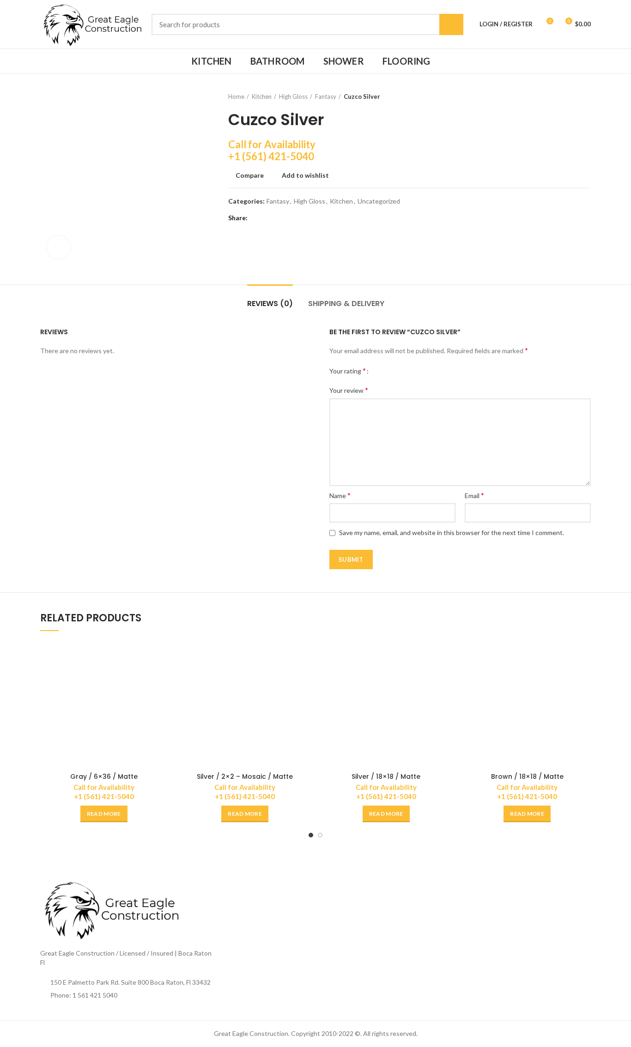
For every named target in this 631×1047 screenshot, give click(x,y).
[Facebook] (257, 218)
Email (474, 495)
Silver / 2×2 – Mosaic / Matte (245, 776)
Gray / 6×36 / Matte (104, 776)
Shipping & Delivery (346, 303)
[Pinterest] (280, 218)
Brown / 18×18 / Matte (527, 776)
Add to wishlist (305, 175)
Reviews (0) (270, 303)
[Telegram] (303, 218)
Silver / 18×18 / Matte (386, 776)
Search (451, 24)
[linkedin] (291, 218)
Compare (250, 175)
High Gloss (293, 96)
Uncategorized (379, 201)
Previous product (567, 96)
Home (236, 96)
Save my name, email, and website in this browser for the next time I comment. (451, 532)
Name (340, 495)
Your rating (347, 370)
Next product (586, 96)
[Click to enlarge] (58, 247)
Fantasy (325, 96)
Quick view (160, 676)
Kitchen (262, 96)
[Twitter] (268, 218)
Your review (348, 389)
